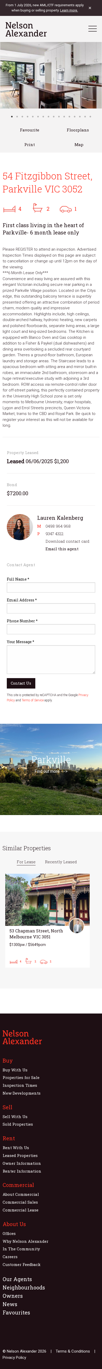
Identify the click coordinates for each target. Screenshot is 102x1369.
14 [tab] (79, 116)
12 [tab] (69, 116)
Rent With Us (16, 1147)
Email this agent (62, 548)
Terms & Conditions (73, 1351)
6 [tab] (38, 116)
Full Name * (18, 579)
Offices (9, 1233)
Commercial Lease (20, 1210)
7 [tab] (43, 116)
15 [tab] (85, 116)
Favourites (16, 1312)
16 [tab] (90, 116)
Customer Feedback (22, 1264)
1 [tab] (11, 116)
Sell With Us (15, 1116)
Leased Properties (20, 1155)
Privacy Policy (14, 1357)
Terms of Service (33, 700)
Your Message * (20, 641)
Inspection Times (20, 1085)
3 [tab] (22, 116)
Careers (10, 1256)
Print (29, 144)
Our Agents (17, 1279)
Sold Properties (18, 1124)
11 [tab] (64, 116)
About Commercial (21, 1194)
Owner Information (22, 1163)
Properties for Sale (21, 1077)
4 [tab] (27, 116)
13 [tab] (74, 116)
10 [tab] (58, 116)
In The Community (21, 1248)
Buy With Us (15, 1069)
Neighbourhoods (24, 1287)
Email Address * (22, 600)
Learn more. (69, 10)
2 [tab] (17, 116)
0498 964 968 (58, 526)
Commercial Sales (20, 1202)
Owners (13, 1295)
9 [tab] (53, 116)
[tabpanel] (51, 75)
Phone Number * (22, 620)
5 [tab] (32, 116)
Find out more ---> (51, 771)
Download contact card (67, 541)
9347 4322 (55, 533)
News (10, 1304)
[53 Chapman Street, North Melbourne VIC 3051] (47, 921)
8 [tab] (48, 116)
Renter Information (22, 1171)
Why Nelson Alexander (25, 1241)
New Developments (22, 1093)
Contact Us (21, 683)
